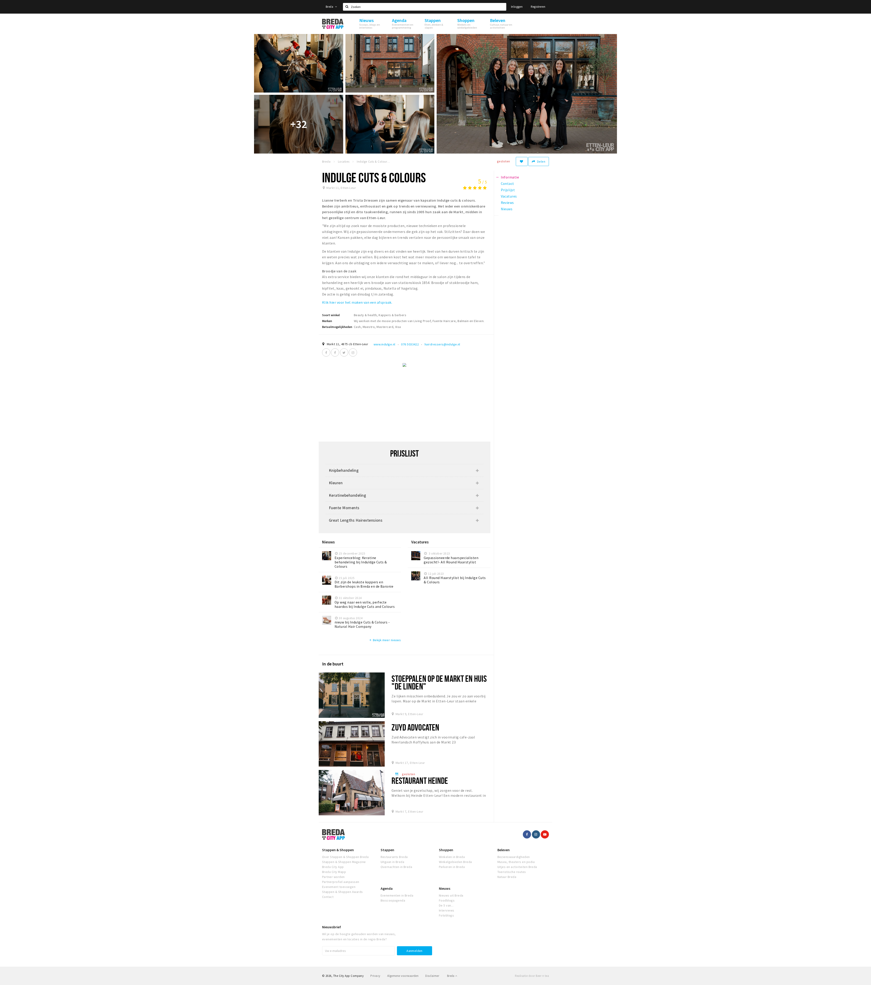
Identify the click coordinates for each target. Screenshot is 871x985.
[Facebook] (326, 352)
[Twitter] (344, 352)
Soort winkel (331, 315)
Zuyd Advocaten (415, 727)
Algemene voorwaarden (403, 976)
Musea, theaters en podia (516, 862)
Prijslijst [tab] (508, 190)
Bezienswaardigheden (513, 857)
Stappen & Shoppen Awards (342, 892)
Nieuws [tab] (507, 209)
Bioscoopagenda (393, 900)
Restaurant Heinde (419, 780)
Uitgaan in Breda (392, 862)
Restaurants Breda (394, 857)
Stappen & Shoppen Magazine (344, 862)
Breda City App (333, 867)
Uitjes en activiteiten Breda (517, 867)
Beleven (503, 850)
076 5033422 (410, 344)
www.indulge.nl (384, 344)
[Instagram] (353, 352)
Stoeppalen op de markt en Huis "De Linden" (439, 682)
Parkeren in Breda (452, 867)
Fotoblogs (446, 915)
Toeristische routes (511, 872)
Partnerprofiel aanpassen (340, 882)
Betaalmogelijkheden (337, 327)
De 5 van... (446, 905)
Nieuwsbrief (331, 927)
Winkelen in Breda (452, 857)
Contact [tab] (507, 183)
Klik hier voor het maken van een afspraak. (357, 302)
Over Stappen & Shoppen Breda (345, 857)
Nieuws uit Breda (451, 895)
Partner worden (333, 877)
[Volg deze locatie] (522, 161)
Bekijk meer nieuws (385, 640)
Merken (327, 321)
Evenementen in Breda (397, 895)
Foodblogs (447, 900)
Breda (330, 7)
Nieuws (444, 888)
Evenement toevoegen (338, 887)
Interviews (446, 910)
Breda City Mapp (334, 872)
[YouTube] (545, 834)
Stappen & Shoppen (338, 850)
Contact (327, 897)
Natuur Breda (506, 877)
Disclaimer (432, 976)
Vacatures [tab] (509, 196)
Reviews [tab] (507, 202)
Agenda (387, 888)
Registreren (538, 7)
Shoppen (446, 850)
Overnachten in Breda (396, 867)
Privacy (375, 976)
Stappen (387, 850)
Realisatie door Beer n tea (532, 976)
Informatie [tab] (510, 177)
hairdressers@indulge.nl (442, 344)
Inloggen (517, 7)
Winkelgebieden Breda (455, 862)
